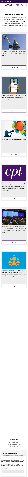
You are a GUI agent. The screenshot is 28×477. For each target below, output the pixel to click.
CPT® (14, 198)
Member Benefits (14, 111)
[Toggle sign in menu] (26, 5)
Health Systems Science (14, 444)
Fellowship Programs (14, 442)
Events (14, 242)
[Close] (24, 458)
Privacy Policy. (4, 468)
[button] (14, 1)
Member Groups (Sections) (14, 286)
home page (19, 19)
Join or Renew (17, 5)
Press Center (14, 154)
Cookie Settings (13, 471)
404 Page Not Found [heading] (14, 14)
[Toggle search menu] (22, 5)
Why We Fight (14, 67)
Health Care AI (14, 447)
